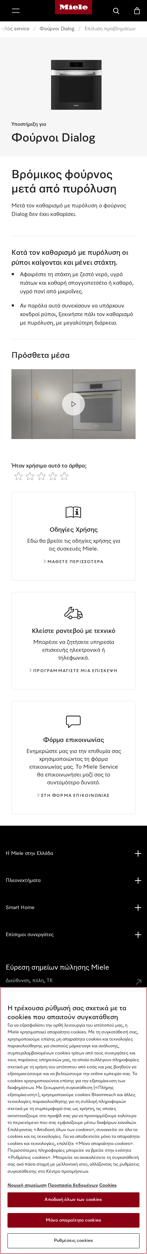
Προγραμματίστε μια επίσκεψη (75, 671)
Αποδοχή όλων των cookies (73, 1199)
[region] (73, 1120)
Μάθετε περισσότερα (75, 562)
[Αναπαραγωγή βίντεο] (73, 404)
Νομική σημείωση (27, 1185)
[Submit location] (138, 982)
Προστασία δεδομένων (73, 1185)
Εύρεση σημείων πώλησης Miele (57, 967)
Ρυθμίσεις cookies (73, 1240)
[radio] (18, 476)
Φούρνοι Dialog (57, 28)
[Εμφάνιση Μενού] (15, 10)
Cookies (108, 1185)
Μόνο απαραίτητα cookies (73, 1220)
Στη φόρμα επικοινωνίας (75, 796)
